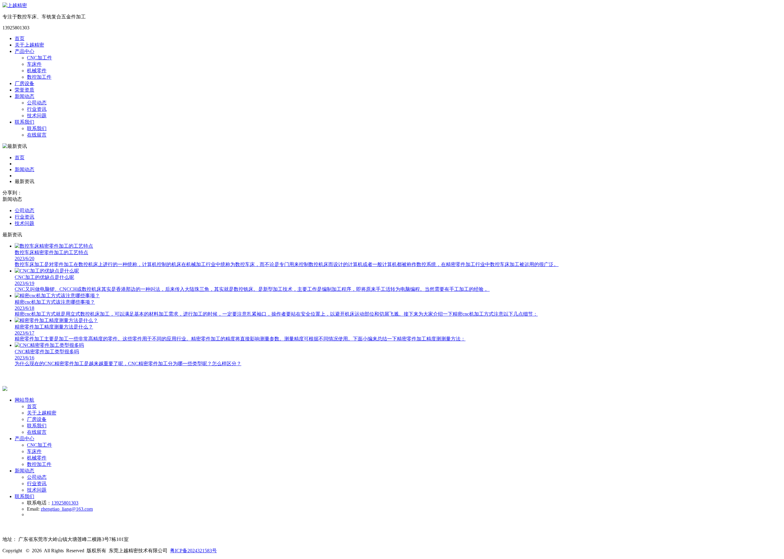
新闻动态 (24, 96)
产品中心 (24, 51)
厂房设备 (24, 83)
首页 (19, 38)
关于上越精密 (29, 44)
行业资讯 (24, 216)
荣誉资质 (24, 89)
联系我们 (24, 122)
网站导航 (24, 400)
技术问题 (24, 223)
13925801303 (64, 502)
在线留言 (37, 432)
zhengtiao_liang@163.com (67, 509)
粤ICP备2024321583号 (193, 550)
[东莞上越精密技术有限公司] (14, 5)
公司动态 (24, 210)
